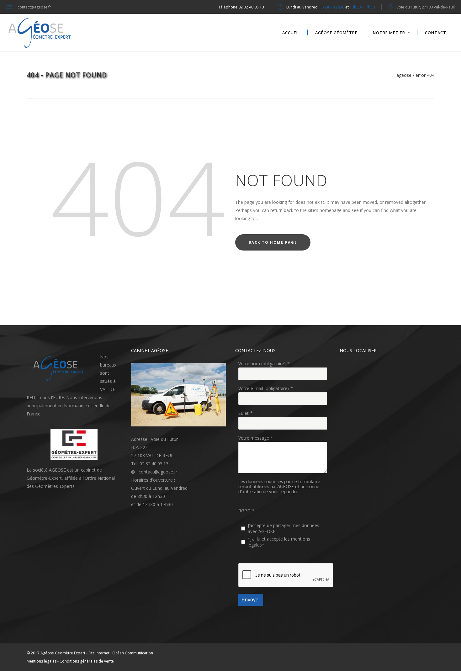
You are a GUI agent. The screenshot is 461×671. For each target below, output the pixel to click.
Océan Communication (132, 653)
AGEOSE (403, 75)
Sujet (243, 413)
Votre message (253, 438)
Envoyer (250, 599)
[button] (60, 368)
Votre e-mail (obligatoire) (263, 388)
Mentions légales (41, 661)
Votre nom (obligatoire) (262, 364)
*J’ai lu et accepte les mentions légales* (279, 542)
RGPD (244, 511)
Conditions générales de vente (87, 661)
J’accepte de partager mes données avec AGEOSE (283, 528)
